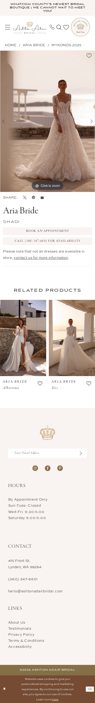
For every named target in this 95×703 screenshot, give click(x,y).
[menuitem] (7, 27)
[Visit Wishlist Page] (66, 27)
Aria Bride (34, 45)
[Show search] (59, 27)
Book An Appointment (47, 231)
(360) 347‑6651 (23, 579)
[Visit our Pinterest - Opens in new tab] (60, 468)
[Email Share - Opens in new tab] (42, 198)
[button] (7, 27)
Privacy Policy (21, 634)
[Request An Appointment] (80, 27)
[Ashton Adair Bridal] (30, 27)
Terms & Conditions (26, 640)
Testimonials (19, 628)
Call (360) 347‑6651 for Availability (48, 241)
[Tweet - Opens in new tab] (25, 197)
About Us (16, 622)
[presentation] (23, 338)
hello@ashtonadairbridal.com (35, 591)
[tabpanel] (47, 121)
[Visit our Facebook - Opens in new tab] (48, 468)
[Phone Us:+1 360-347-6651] (52, 27)
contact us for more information (41, 257)
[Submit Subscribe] (83, 453)
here (55, 699)
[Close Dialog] (4, 689)
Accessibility (20, 646)
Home (11, 45)
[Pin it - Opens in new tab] (33, 197)
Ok (90, 689)
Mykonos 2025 (66, 45)
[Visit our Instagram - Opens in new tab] (35, 468)
